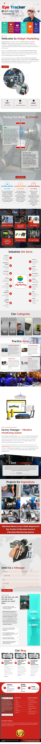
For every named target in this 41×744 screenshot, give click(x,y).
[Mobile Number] (19, 688)
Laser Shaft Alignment (20, 226)
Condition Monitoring (13, 345)
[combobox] (3, 575)
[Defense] (10, 279)
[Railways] (30, 280)
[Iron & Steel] (30, 287)
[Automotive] (10, 273)
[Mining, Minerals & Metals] (10, 303)
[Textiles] (30, 301)
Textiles (33, 298)
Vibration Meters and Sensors (17, 29)
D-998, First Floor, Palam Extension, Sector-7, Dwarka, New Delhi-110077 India (11, 689)
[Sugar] (30, 294)
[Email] (29, 688)
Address (9, 685)
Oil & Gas (34, 259)
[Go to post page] (7, 656)
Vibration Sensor (20, 240)
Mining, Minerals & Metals (6, 301)
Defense (7, 278)
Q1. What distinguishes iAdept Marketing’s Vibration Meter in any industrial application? (9, 607)
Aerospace (6, 255)
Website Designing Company (34, 740)
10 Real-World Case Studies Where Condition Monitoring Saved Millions (21, 662)
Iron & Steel (34, 284)
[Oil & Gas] (30, 261)
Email (33, 686)
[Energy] (10, 286)
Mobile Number (23, 685)
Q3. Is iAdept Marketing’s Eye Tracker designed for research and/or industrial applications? (10, 634)
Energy (7, 283)
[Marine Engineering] (10, 293)
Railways (34, 279)
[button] (2, 470)
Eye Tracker (33, 225)
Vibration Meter (4, 331)
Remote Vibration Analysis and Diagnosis (4, 29)
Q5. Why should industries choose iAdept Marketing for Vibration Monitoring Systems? (9, 642)
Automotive (6, 271)
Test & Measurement (33, 345)
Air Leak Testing (33, 240)
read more (6, 676)
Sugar (33, 291)
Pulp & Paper (35, 273)
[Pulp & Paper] (30, 275)
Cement (34, 266)
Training (30, 29)
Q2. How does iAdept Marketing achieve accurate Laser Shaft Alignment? (9, 629)
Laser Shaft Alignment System (23, 29)
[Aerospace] (10, 258)
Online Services (11, 358)
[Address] (5, 688)
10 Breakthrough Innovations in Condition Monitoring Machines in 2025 (34, 662)
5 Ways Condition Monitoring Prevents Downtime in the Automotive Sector (8, 662)
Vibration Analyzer (7, 225)
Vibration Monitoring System (7, 241)
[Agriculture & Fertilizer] (10, 265)
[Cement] (30, 268)
